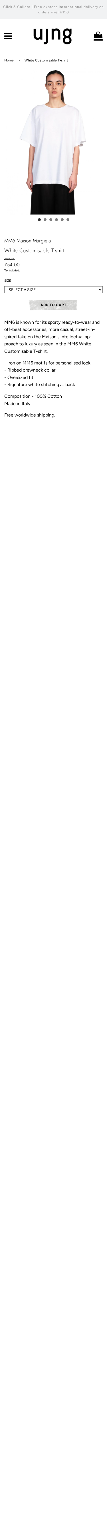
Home (9, 60)
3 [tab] (50, 219)
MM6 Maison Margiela (27, 240)
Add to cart (53, 305)
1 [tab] (39, 219)
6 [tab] (67, 219)
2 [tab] (45, 219)
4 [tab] (56, 219)
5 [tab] (62, 219)
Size (7, 281)
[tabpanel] (53, 141)
